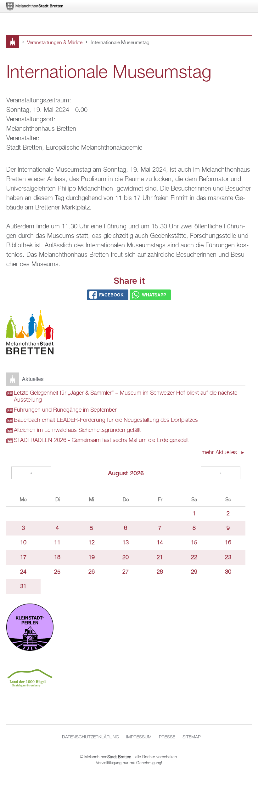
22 (194, 557)
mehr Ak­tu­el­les (219, 452)
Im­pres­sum (139, 737)
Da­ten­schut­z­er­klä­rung (90, 737)
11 (57, 543)
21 (160, 557)
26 (91, 572)
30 (228, 572)
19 (91, 557)
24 (23, 572)
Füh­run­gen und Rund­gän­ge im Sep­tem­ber (65, 410)
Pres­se (167, 737)
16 (228, 543)
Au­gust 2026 (126, 473)
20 (125, 557)
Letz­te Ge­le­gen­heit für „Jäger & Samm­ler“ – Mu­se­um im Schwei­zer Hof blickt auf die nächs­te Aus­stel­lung (125, 396)
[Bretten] (35, 6)
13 (125, 543)
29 (194, 572)
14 (160, 543)
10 (23, 543)
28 (160, 572)
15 (194, 543)
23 (228, 557)
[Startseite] (29, 333)
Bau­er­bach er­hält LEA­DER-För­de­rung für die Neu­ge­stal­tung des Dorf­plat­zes (106, 420)
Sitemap (191, 737)
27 (125, 572)
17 (23, 557)
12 (91, 543)
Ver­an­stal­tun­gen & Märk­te (54, 42)
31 (23, 586)
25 (57, 572)
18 (57, 557)
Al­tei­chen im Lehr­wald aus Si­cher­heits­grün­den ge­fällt (77, 430)
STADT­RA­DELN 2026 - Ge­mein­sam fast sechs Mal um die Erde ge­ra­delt (101, 440)
